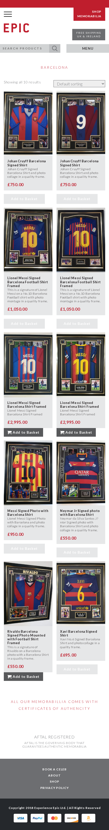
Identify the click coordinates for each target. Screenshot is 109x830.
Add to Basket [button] (26, 432)
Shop (54, 781)
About (54, 775)
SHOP (96, 11)
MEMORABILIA (89, 16)
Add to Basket (24, 199)
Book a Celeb (54, 769)
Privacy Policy (54, 788)
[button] (54, 48)
